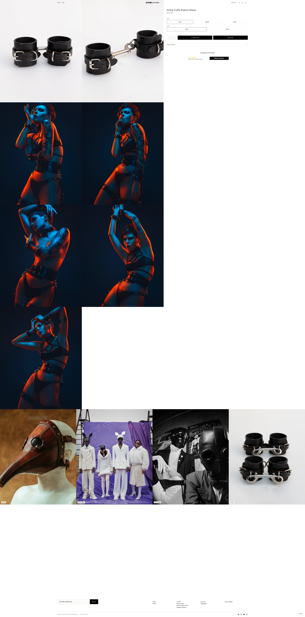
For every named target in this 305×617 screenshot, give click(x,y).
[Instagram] (241, 614)
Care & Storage (228, 601)
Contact (179, 601)
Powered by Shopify (73, 614)
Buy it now (230, 37)
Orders (154, 601)
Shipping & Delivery (181, 607)
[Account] (242, 2)
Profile (154, 603)
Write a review (219, 58)
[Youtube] (244, 614)
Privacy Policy (180, 603)
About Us (203, 601)
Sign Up (94, 601)
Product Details (171, 44)
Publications (204, 603)
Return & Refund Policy (182, 605)
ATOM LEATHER (64, 614)
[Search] (239, 2)
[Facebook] (238, 614)
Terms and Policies (84, 614)
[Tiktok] (247, 614)
